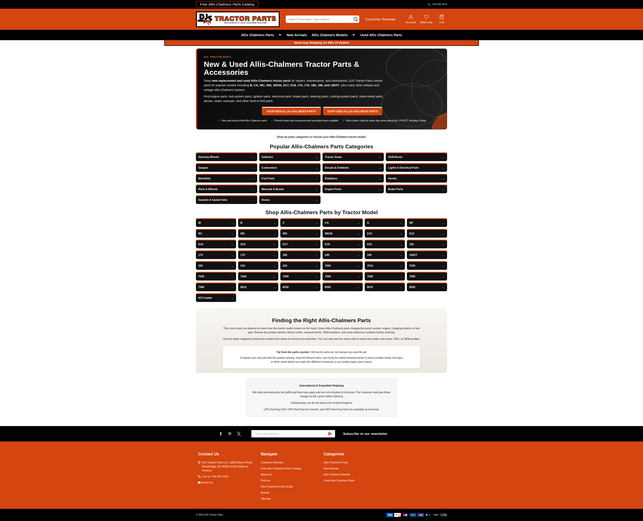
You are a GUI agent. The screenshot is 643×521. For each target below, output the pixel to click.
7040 (243, 276)
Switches (267, 157)
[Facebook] (220, 434)
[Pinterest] (229, 434)
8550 (412, 287)
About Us (266, 474)
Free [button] (227, 4)
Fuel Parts (268, 178)
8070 (370, 287)
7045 (286, 276)
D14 (200, 244)
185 (327, 255)
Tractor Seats (333, 157)
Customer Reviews (272, 462)
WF (411, 222)
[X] (238, 434)
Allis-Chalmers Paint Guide (277, 486)
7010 (370, 265)
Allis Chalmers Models (330, 35)
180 (285, 255)
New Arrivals (297, 35)
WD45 (328, 233)
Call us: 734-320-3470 (215, 476)
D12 (411, 233)
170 (200, 255)
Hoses (266, 199)
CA (327, 222)
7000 (328, 265)
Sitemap (266, 498)
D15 (242, 244)
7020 (412, 265)
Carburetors (269, 167)
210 (242, 265)
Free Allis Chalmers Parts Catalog (281, 468)
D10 (369, 233)
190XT (413, 255)
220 (285, 265)
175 (242, 255)
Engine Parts (333, 189)
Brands (265, 492)
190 (369, 255)
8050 (328, 287)
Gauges (203, 167)
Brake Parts (395, 189)
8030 (286, 287)
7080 (412, 276)
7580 (201, 287)
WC (242, 233)
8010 (243, 287)
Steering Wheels (208, 157)
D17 (285, 244)
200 (200, 265)
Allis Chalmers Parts (257, 35)
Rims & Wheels (208, 189)
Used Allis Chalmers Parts (381, 35)
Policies (265, 480)
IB (199, 222)
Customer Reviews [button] (380, 19)
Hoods (392, 178)
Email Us (207, 482)
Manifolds (204, 178)
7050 (328, 276)
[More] (280, 35)
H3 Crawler (205, 297)
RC (200, 233)
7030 (201, 276)
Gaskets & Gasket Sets (212, 199)
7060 (370, 276)
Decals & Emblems (337, 167)
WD (285, 233)
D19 (327, 244)
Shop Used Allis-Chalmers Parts (352, 111)
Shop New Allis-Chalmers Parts (291, 111)
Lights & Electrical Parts (403, 167)
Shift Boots (395, 157)
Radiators (331, 178)
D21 (369, 244)
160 (411, 244)
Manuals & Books (273, 189)
